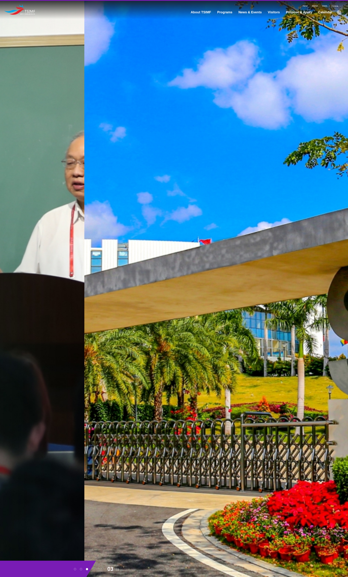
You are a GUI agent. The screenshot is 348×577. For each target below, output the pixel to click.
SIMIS (324, 6)
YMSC (305, 6)
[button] (75, 569)
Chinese (334, 6)
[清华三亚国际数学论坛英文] (48, 9)
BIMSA (315, 6)
